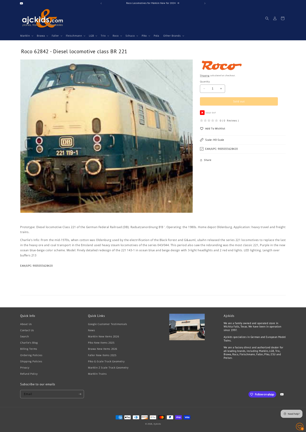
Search (24, 336)
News (91, 330)
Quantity (205, 81)
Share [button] (207, 160)
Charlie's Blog (29, 342)
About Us (26, 324)
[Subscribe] (80, 394)
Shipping (204, 75)
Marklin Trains (97, 373)
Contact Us (27, 330)
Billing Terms (28, 348)
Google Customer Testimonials (107, 324)
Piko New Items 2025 (101, 342)
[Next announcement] (205, 3)
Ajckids (157, 423)
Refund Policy (29, 373)
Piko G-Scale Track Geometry (106, 361)
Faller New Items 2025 (102, 355)
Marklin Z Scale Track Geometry (108, 367)
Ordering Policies (31, 355)
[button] (26, 35)
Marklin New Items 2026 (103, 336)
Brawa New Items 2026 (102, 348)
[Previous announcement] (101, 3)
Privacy (24, 367)
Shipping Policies (31, 361)
